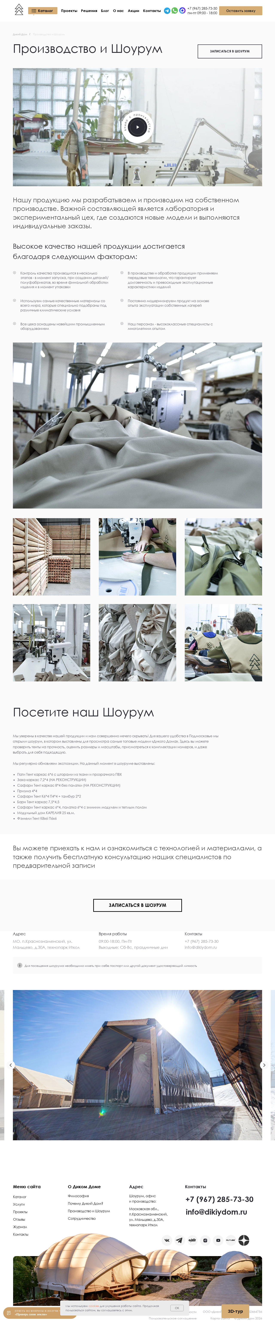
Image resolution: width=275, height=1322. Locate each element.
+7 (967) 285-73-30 (219, 1199)
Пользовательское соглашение (173, 1318)
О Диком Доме (84, 1186)
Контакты (152, 10)
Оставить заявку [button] (240, 11)
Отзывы (19, 1219)
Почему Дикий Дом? (85, 1203)
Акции (133, 10)
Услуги (19, 1204)
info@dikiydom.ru (216, 1211)
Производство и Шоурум (89, 1211)
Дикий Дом (20, 34)
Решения (89, 10)
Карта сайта (220, 1318)
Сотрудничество (82, 1218)
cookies (94, 1306)
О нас (118, 10)
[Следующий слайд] (264, 1065)
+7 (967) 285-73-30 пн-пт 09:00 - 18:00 (202, 10)
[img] (167, 11)
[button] (137, 127)
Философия (78, 1196)
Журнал (20, 1227)
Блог (105, 10)
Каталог (45, 10)
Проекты (69, 10)
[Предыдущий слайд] (10, 1065)
